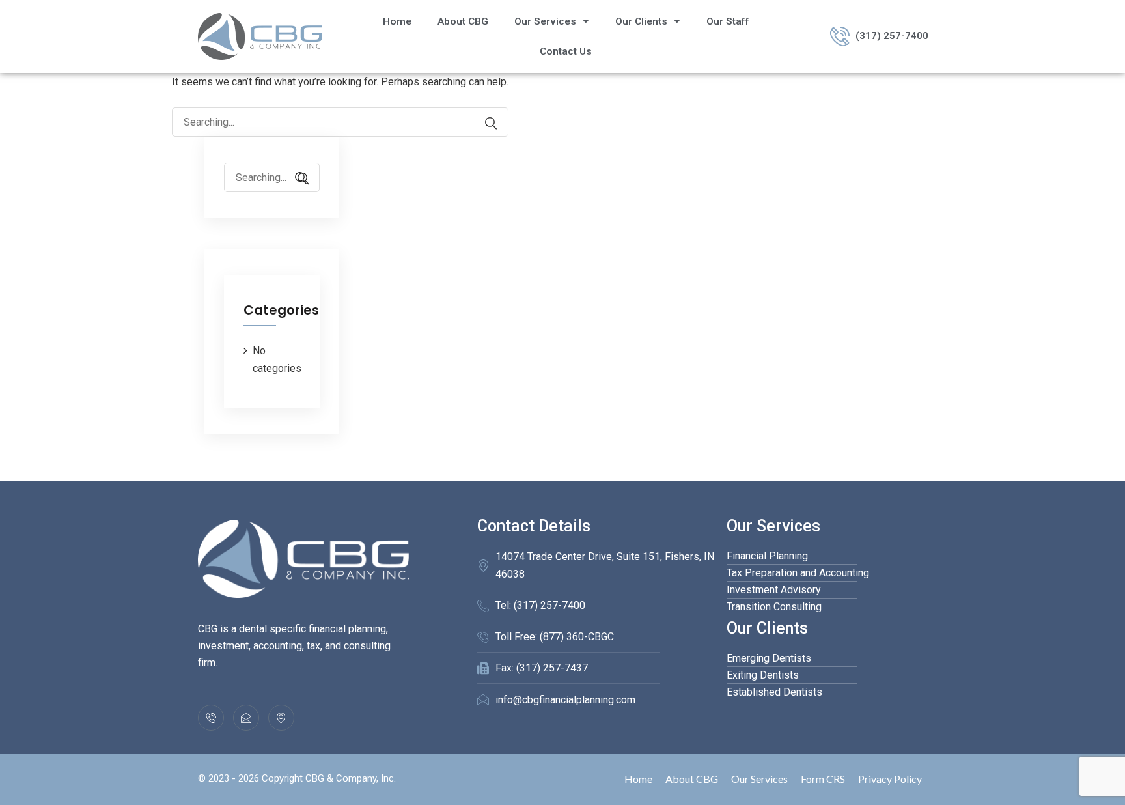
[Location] (281, 718)
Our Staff (727, 21)
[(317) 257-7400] (211, 718)
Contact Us (566, 51)
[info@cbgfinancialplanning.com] (246, 718)
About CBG (463, 21)
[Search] (484, 123)
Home (397, 21)
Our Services (545, 21)
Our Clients (641, 21)
